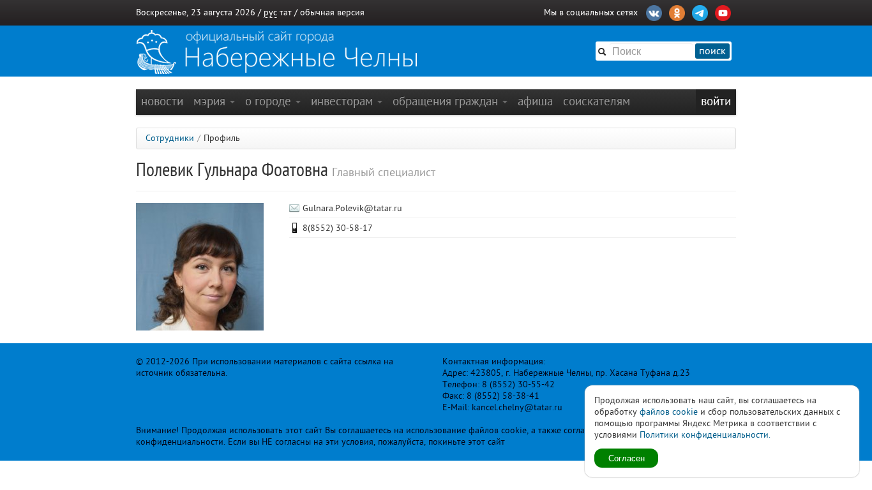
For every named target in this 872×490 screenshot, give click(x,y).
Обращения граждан (447, 101)
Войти (716, 101)
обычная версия (332, 12)
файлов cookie (669, 412)
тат (286, 12)
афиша (535, 101)
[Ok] (677, 11)
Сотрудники (170, 138)
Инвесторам (343, 101)
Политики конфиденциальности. (705, 435)
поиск (712, 51)
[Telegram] (700, 11)
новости (162, 101)
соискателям (596, 101)
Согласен (626, 458)
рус (270, 12)
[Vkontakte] (654, 11)
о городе (269, 101)
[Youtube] (723, 11)
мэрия (211, 101)
